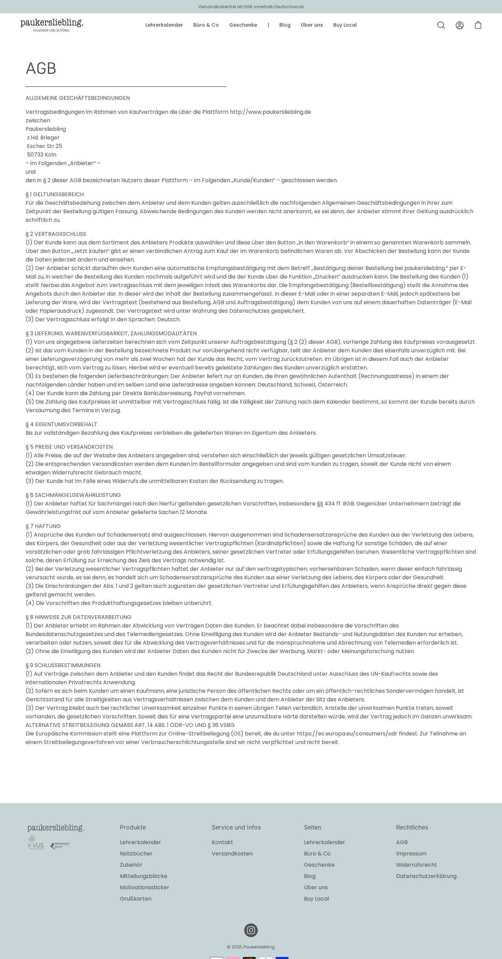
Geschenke (319, 865)
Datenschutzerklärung (426, 876)
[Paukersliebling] (51, 25)
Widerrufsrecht (416, 865)
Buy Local (316, 899)
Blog (310, 876)
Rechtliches (412, 827)
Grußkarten (136, 899)
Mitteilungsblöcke (143, 876)
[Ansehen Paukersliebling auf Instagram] (251, 930)
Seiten (312, 827)
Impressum (411, 853)
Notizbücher (136, 853)
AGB (402, 842)
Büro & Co (317, 853)
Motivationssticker (144, 887)
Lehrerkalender (140, 842)
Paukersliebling (259, 947)
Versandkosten (232, 853)
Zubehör (131, 865)
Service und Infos (236, 827)
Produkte (133, 827)
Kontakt (222, 842)
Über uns (316, 887)
